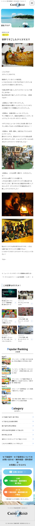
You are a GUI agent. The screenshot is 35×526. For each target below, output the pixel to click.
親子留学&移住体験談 (9, 426)
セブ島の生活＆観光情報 (10, 421)
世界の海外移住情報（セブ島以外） (13, 430)
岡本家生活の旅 (7, 435)
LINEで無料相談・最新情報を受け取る (18, 480)
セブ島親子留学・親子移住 (10, 417)
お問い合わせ (18, 472)
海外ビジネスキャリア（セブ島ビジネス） (14, 439)
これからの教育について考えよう (12, 443)
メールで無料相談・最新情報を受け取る (18, 492)
